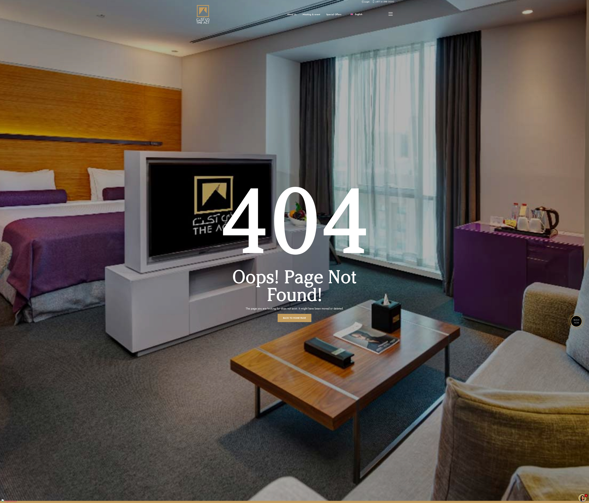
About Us (291, 14)
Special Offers (333, 14)
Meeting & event (311, 14)
